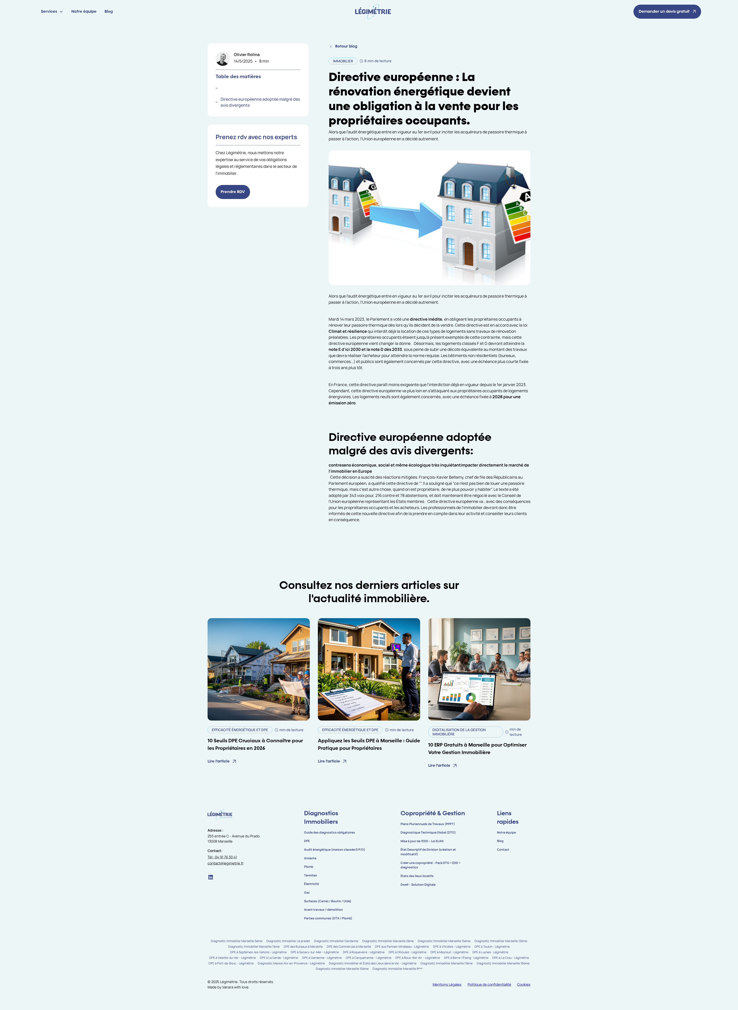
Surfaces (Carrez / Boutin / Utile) (327, 901)
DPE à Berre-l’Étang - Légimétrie (466, 958)
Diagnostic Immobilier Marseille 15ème (444, 941)
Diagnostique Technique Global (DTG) (428, 832)
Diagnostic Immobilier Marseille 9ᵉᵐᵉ (397, 969)
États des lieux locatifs (417, 876)
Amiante (310, 858)
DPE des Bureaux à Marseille (303, 946)
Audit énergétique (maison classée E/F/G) (334, 849)
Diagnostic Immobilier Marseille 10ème (342, 969)
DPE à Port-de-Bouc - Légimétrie (231, 963)
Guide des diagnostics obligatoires (329, 832)
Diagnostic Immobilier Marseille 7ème (254, 946)
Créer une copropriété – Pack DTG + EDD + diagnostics (430, 865)
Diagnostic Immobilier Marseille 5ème (236, 941)
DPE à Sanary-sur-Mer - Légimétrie (315, 952)
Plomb (308, 867)
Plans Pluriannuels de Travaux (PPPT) (428, 824)
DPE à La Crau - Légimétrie (510, 958)
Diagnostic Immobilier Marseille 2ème (388, 941)
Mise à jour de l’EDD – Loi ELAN (422, 841)
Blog (109, 12)
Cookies (523, 984)
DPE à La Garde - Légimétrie (279, 958)
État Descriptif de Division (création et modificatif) (428, 851)
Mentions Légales (447, 984)
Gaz (307, 892)
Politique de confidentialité (489, 984)
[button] (52, 12)
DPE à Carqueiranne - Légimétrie (368, 958)
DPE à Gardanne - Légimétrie (322, 958)
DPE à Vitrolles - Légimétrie (451, 946)
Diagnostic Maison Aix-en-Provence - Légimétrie (291, 963)
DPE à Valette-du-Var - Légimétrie (232, 958)
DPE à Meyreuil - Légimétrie (449, 952)
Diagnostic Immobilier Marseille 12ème (501, 941)
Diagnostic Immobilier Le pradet (288, 941)
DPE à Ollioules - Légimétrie (407, 952)
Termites (310, 875)
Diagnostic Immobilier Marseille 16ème (503, 963)
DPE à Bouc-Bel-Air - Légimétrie (417, 958)
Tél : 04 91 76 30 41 (222, 857)
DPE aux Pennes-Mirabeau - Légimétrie (402, 946)
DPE (307, 841)
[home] (373, 11)
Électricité (311, 884)
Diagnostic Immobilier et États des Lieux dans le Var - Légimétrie (372, 963)
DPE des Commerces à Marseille (349, 946)
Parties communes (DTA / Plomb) (328, 918)
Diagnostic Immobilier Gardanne (336, 941)
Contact (503, 849)
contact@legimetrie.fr (226, 863)
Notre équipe (83, 12)
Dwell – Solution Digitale (418, 884)
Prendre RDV (233, 192)
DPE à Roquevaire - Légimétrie (364, 952)
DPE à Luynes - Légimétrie (490, 952)
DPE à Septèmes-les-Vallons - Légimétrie (258, 952)
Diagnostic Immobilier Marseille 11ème (447, 963)
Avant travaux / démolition (323, 909)
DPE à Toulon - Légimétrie (492, 946)
